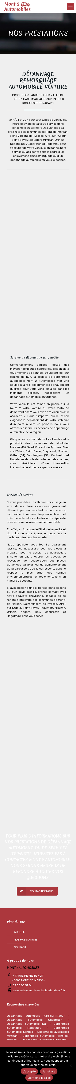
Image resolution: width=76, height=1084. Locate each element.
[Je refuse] (71, 1065)
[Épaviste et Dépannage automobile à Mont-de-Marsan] (17, 6)
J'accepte (29, 1071)
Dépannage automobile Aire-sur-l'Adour (36, 1015)
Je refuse (48, 1071)
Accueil (19, 932)
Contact (20, 947)
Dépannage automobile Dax (27, 1023)
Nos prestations (26, 939)
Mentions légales (39, 1077)
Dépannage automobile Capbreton (34, 1019)
